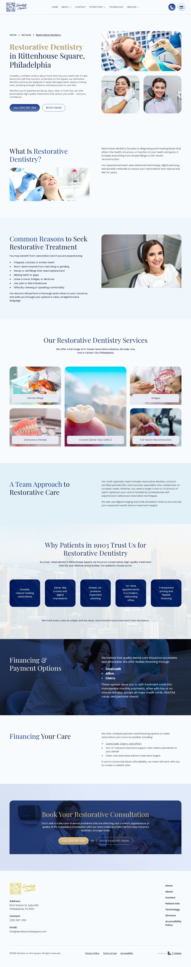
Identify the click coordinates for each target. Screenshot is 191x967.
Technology (116, 7)
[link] (27, 7)
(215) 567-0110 (18, 920)
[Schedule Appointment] (181, 7)
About (169, 891)
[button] (66, 7)
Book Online (54, 107)
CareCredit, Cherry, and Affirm (123, 743)
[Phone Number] (171, 7)
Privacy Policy (92, 953)
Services (26, 35)
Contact (80, 7)
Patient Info (172, 903)
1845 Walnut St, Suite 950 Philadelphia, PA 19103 (24, 907)
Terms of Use (110, 953)
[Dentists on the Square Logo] (24, 888)
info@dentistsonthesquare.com (28, 931)
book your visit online (114, 841)
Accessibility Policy (173, 923)
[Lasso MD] (169, 953)
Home (55, 7)
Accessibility (126, 953)
